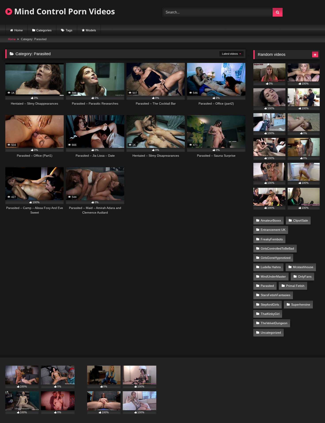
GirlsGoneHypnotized (276, 257)
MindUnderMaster (273, 276)
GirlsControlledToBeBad (277, 248)
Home (18, 30)
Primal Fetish (295, 286)
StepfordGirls (270, 304)
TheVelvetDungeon (274, 323)
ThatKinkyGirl (270, 314)
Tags (69, 30)
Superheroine (300, 304)
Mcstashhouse (303, 267)
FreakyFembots (272, 239)
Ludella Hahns (271, 267)
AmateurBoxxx (271, 220)
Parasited (267, 286)
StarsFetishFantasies (275, 295)
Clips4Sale (300, 220)
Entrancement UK (273, 229)
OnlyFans (305, 276)
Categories (44, 30)
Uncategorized (271, 332)
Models (91, 30)
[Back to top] (311, 410)
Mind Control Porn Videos (63, 11)
